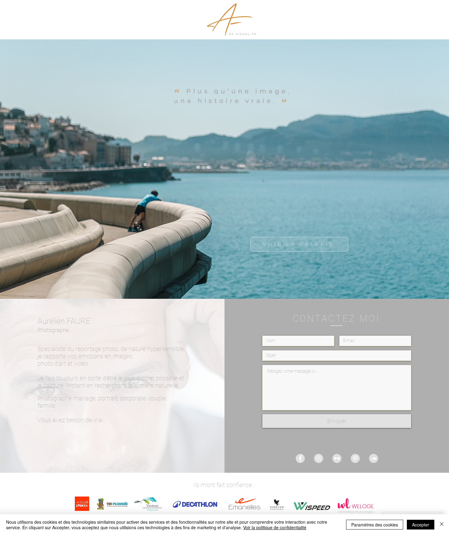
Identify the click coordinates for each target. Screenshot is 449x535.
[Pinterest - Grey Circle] (355, 458)
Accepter (420, 525)
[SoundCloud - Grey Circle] (373, 458)
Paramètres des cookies (374, 525)
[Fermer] (441, 524)
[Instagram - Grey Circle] (318, 458)
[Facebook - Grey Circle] (300, 458)
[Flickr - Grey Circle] (336, 458)
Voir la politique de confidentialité (274, 527)
